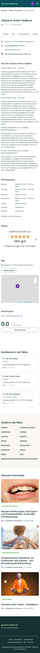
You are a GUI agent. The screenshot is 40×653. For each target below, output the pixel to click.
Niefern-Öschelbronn (16, 10)
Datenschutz (19, 639)
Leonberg (4, 436)
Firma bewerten (20, 330)
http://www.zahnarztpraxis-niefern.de (17, 54)
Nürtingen (23, 441)
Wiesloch (23, 436)
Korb (21, 454)
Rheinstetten (5, 445)
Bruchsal (23, 432)
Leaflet (20, 302)
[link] (20, 363)
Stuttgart (4, 427)
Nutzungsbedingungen (15, 642)
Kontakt (11, 639)
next (35, 240)
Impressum (30, 642)
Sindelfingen (5, 432)
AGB (24, 642)
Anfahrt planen (8, 270)
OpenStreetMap (28, 302)
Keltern (3, 454)
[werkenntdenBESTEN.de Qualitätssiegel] (20, 239)
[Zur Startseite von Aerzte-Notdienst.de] (9, 4)
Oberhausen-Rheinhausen (10, 459)
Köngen (22, 450)
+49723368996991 (11, 46)
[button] (32, 3)
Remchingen (5, 450)
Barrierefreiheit (28, 639)
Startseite (4, 10)
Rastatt (3, 441)
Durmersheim (25, 445)
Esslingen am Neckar (27, 427)
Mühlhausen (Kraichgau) (29, 459)
